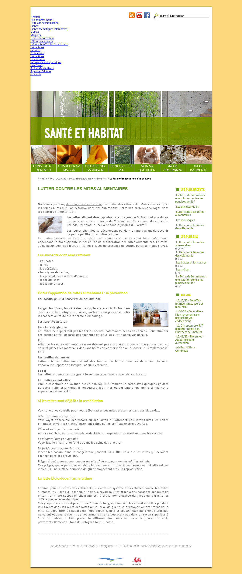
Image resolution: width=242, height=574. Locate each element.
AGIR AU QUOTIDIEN (147, 168)
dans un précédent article (84, 204)
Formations (37, 47)
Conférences (37, 59)
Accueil (35, 16)
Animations (37, 53)
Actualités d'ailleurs (42, 68)
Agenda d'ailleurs (40, 71)
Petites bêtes (100, 179)
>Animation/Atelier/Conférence (49, 44)
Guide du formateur (42, 38)
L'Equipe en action (41, 41)
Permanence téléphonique (45, 62)
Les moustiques (185, 220)
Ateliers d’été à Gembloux (185, 349)
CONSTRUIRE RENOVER (43, 168)
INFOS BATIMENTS (198, 168)
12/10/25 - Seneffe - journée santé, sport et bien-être (189, 304)
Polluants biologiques (80, 179)
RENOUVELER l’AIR (121, 168)
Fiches (34, 26)
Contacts (35, 74)
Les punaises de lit (187, 206)
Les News (36, 65)
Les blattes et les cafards (191, 262)
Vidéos (34, 32)
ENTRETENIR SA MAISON (95, 168)
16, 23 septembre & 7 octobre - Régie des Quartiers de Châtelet (189, 329)
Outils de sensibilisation (44, 23)
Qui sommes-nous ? (42, 20)
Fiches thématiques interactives (48, 29)
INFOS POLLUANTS (172, 168)
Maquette (36, 35)
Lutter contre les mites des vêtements (189, 227)
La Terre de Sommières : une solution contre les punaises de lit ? (190, 198)
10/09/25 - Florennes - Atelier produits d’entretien (189, 340)
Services (35, 50)
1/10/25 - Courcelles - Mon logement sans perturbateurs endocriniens (189, 316)
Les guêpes (183, 269)
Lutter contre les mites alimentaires (189, 213)
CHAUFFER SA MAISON (69, 168)
